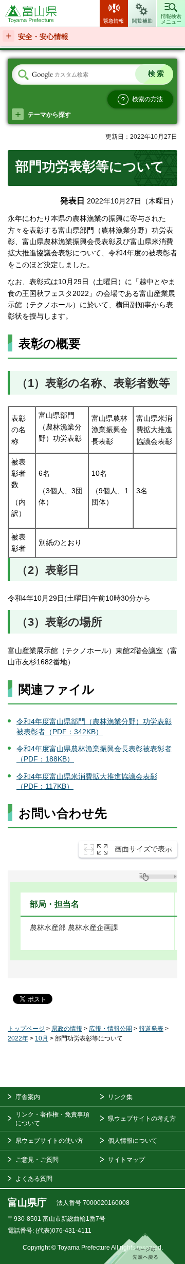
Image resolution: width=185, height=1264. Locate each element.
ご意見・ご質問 (37, 1159)
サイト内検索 (23, 75)
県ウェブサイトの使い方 (49, 1140)
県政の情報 (66, 1028)
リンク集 (120, 1097)
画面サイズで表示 (143, 849)
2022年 (18, 1038)
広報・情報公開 (110, 1028)
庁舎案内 (27, 1097)
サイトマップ (126, 1159)
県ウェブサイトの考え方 (142, 1118)
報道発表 (151, 1028)
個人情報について (132, 1140)
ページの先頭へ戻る (139, 1248)
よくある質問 (33, 1178)
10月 (41, 1038)
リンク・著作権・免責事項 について (52, 1119)
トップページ (26, 1028)
